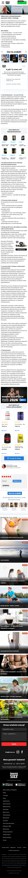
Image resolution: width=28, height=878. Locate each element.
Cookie (24, 847)
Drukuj (6, 485)
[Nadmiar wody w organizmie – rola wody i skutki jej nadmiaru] (14, 665)
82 (21, 863)
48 (21, 858)
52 (2, 861)
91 (9, 865)
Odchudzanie (6, 815)
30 (19, 856)
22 (8, 856)
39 (8, 858)
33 (24, 856)
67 (24, 861)
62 (16, 861)
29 (18, 856)
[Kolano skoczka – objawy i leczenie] (14, 597)
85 (25, 863)
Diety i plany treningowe (10, 790)
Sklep (4, 792)
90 (8, 865)
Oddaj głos (17, 481)
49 (22, 858)
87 (4, 865)
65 (21, 861)
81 (19, 863)
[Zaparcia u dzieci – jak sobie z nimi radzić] (14, 688)
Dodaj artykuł (5, 847)
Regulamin (13, 847)
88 (5, 865)
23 (9, 856)
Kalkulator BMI (7, 826)
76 (12, 863)
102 (8, 867)
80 (18, 863)
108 (20, 867)
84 (24, 863)
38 (6, 858)
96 (17, 865)
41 (11, 858)
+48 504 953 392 (8, 763)
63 (18, 861)
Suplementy (6, 801)
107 (18, 867)
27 (15, 856)
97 (18, 865)
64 (19, 861)
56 (8, 861)
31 (21, 856)
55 (6, 861)
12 (18, 854)
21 (6, 856)
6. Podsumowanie (5, 47)
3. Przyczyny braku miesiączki (8, 38)
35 (2, 858)
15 (22, 854)
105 (14, 867)
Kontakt (19, 847)
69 (2, 863)
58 (11, 861)
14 (21, 854)
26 (14, 856)
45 (16, 858)
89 (7, 865)
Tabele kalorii (6, 834)
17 (25, 854)
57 (9, 861)
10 (15, 854)
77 (14, 863)
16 (24, 854)
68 (25, 861)
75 (11, 863)
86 (2, 865)
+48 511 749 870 (20, 763)
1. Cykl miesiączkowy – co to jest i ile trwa (11, 32)
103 (10, 867)
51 (25, 858)
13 (20, 854)
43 (14, 858)
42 (12, 858)
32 (22, 856)
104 (12, 867)
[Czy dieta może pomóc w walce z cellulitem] (14, 529)
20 (5, 856)
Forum (4, 840)
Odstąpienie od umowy (14, 873)
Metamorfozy (6, 806)
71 (5, 863)
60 (14, 861)
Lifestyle (5, 820)
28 (16, 856)
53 (4, 861)
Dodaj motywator (8, 832)
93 (12, 865)
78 (15, 863)
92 (11, 865)
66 (22, 861)
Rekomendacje (7, 837)
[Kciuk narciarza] (14, 552)
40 (9, 858)
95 (15, 865)
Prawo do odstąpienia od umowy (14, 870)
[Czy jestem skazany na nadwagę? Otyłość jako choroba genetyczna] (14, 574)
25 (12, 856)
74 (9, 863)
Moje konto (6, 812)
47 (19, 858)
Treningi (5, 795)
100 (23, 865)
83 (22, 863)
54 (5, 861)
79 (16, 863)
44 (15, 858)
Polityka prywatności (14, 850)
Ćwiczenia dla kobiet (8, 823)
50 (24, 858)
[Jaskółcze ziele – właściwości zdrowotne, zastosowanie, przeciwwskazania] (14, 711)
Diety (4, 798)
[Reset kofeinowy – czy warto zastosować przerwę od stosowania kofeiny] (14, 620)
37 (5, 858)
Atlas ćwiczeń (6, 804)
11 (17, 854)
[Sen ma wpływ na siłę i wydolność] (14, 643)
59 (12, 861)
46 (18, 858)
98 (19, 865)
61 (15, 861)
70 (4, 863)
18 (2, 856)
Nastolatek (6, 818)
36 (4, 858)
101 (25, 865)
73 (8, 863)
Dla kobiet (6, 809)
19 (4, 856)
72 (6, 863)
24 (11, 856)
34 (25, 856)
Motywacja (6, 829)
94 (14, 865)
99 (21, 865)
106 (16, 867)
